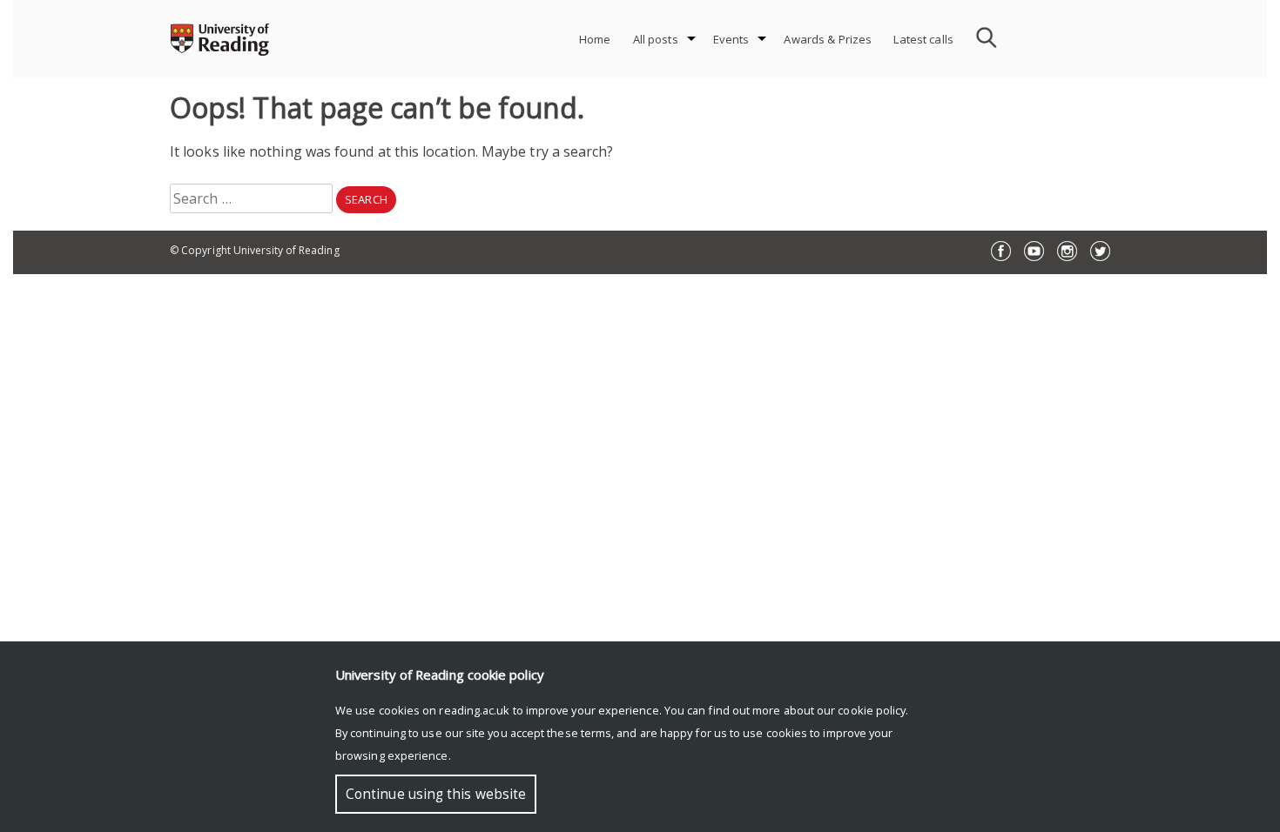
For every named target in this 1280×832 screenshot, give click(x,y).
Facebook (1001, 251)
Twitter (1100, 251)
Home (595, 39)
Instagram (1067, 251)
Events (731, 39)
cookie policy (872, 710)
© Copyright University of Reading (255, 250)
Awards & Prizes (828, 39)
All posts (655, 39)
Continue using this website (436, 794)
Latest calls (923, 39)
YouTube (1034, 251)
